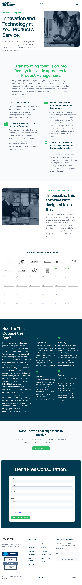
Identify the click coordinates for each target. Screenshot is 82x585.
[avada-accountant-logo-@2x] (8, 3)
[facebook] (39, 577)
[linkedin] (42, 577)
